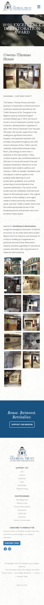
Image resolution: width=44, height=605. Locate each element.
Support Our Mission (22, 424)
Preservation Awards (22, 506)
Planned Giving (22, 488)
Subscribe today (12, 543)
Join (22, 471)
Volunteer (22, 478)
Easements (22, 510)
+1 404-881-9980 (21, 576)
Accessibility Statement (23, 573)
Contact (37, 573)
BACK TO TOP (22, 585)
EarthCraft (22, 513)
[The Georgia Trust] (17, 6)
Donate (22, 475)
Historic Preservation (22, 520)
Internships (22, 485)
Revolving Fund (22, 500)
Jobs (22, 482)
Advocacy (22, 517)
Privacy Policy (7, 573)
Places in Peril (22, 503)
